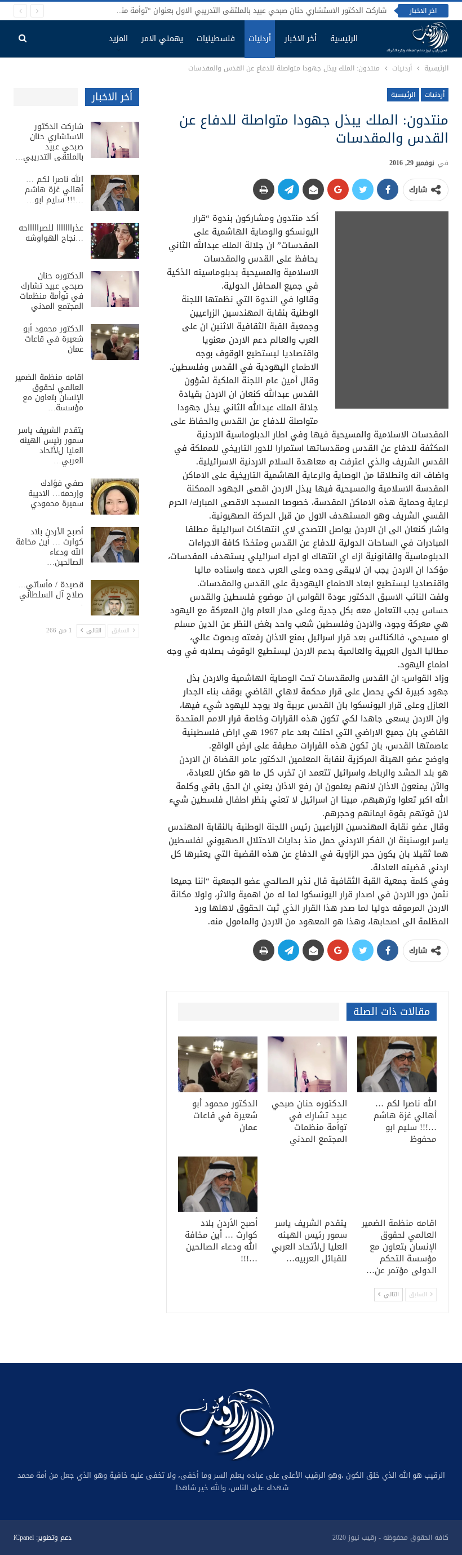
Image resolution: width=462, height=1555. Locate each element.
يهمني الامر (162, 38)
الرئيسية (344, 38)
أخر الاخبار (301, 38)
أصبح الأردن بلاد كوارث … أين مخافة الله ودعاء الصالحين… (49, 547)
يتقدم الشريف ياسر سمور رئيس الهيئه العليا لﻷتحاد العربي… (50, 445)
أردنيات (259, 38)
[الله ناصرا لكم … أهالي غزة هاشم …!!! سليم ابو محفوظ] (397, 1064)
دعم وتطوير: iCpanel (43, 1537)
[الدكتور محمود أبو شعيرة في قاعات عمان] (217, 1064)
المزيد (118, 38)
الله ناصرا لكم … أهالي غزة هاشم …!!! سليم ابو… (54, 189)
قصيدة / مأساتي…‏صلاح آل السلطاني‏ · (50, 595)
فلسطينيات (216, 38)
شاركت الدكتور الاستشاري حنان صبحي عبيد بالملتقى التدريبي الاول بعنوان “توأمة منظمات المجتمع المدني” (217, 10)
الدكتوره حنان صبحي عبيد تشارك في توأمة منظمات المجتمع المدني (51, 291)
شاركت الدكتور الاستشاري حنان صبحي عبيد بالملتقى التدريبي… (49, 142)
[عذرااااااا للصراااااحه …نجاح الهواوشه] (115, 241)
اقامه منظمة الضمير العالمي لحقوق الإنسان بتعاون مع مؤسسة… (49, 392)
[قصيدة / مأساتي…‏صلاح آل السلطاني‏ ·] (115, 598)
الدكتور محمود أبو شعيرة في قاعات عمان (53, 339)
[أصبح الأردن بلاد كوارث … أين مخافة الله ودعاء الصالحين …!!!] (217, 1184)
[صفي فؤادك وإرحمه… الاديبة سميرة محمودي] (115, 497)
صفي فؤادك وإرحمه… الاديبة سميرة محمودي (55, 493)
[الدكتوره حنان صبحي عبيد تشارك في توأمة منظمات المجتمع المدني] (307, 1064)
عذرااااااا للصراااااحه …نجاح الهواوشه (51, 233)
